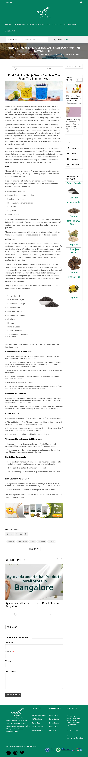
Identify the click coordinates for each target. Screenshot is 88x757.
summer (52, 541)
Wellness (21, 54)
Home (11, 54)
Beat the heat (22, 541)
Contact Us (10, 31)
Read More (12, 627)
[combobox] (14, 39)
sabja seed (42, 541)
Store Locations (37, 731)
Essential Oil (10, 25)
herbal (33, 541)
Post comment (13, 695)
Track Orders (57, 25)
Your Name (9, 642)
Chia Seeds (73, 202)
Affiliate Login (37, 719)
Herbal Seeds (45, 25)
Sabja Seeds (73, 183)
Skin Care (21, 25)
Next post (34, 549)
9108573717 (74, 730)
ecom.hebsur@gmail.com (75, 738)
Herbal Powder (32, 25)
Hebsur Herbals (57, 69)
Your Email (9, 652)
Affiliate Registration (39, 715)
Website (8, 661)
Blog (74, 25)
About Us (67, 25)
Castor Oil (74, 277)
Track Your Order (38, 727)
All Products (53, 715)
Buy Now (74, 198)
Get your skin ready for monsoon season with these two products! (73, 123)
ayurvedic (11, 541)
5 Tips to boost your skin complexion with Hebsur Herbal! (73, 98)
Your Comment (10, 671)
